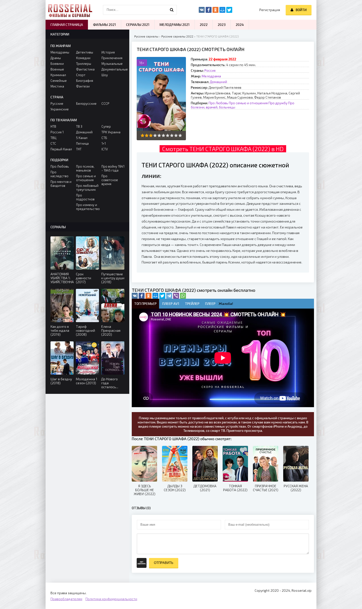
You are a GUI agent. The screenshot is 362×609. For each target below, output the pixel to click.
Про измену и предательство (87, 207)
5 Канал (81, 138)
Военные (57, 69)
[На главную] (70, 10)
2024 (240, 24)
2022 (204, 24)
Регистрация (269, 10)
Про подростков (85, 197)
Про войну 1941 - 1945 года (112, 168)
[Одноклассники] (148, 296)
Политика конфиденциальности (111, 599)
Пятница (82, 143)
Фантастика (85, 69)
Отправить (163, 563)
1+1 (103, 143)
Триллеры (83, 64)
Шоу (104, 75)
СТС (53, 143)
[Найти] (172, 10)
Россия (209, 70)
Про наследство (59, 174)
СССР (105, 103)
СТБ (104, 138)
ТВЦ (53, 138)
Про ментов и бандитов (60, 184)
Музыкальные (112, 64)
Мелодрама (211, 76)
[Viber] (176, 296)
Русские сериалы (146, 36)
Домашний (218, 82)
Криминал (58, 75)
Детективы (84, 52)
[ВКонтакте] (135, 296)
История (108, 52)
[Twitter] (162, 296)
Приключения (111, 58)
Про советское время (109, 180)
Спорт (80, 75)
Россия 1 (57, 132)
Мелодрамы (59, 52)
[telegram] (169, 296)
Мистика (57, 86)
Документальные (112, 69)
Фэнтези (83, 86)
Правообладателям (66, 599)
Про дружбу (277, 103)
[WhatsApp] (183, 296)
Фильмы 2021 (104, 24)
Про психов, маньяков (85, 168)
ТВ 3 (79, 126)
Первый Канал (61, 149)
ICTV (104, 149)
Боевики (57, 64)
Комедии (83, 58)
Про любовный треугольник (87, 187)
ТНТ (79, 149)
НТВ (53, 126)
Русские (56, 103)
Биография (84, 81)
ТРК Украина (110, 132)
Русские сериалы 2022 (177, 36)
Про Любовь (218, 103)
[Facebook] (142, 296)
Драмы (55, 58)
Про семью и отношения (248, 103)
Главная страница (66, 24)
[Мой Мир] (155, 296)
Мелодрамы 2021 (175, 24)
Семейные (58, 81)
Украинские (59, 109)
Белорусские (86, 103)
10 (180, 135)
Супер (106, 126)
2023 (222, 24)
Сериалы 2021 (137, 24)
